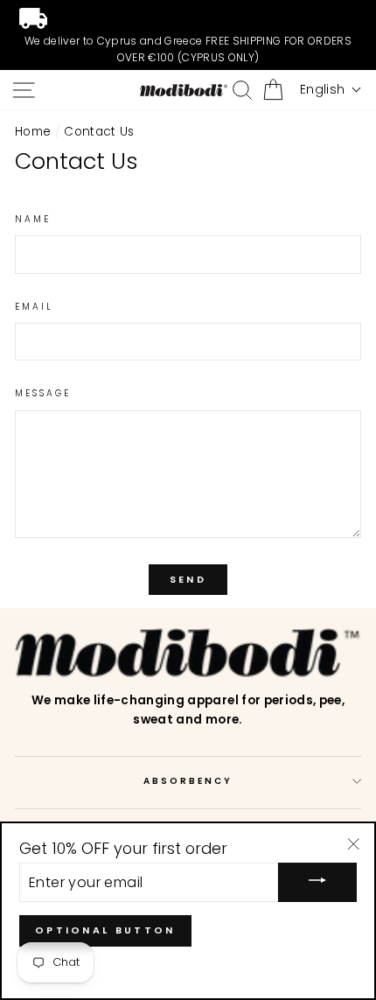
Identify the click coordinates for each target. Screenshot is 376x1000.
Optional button (105, 930)
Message (43, 393)
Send (188, 579)
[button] (330, 89)
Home (33, 131)
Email (34, 306)
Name (33, 219)
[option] (188, 35)
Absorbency (188, 780)
